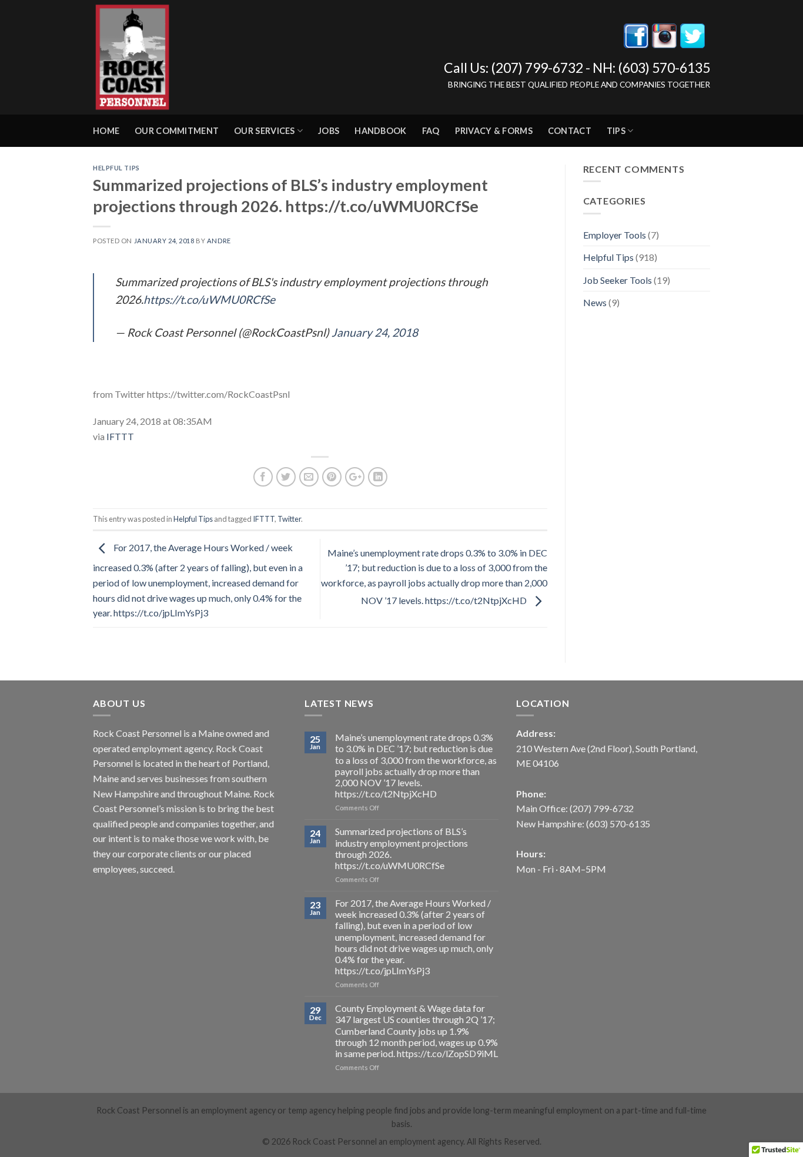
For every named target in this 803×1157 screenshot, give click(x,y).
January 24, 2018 (375, 332)
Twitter (289, 519)
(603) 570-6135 (664, 67)
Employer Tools (614, 234)
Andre (219, 240)
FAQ (431, 131)
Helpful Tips (116, 168)
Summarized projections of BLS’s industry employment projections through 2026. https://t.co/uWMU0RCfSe (401, 848)
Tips (616, 131)
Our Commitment (177, 131)
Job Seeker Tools (617, 280)
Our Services (264, 131)
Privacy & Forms (494, 131)
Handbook (380, 131)
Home (106, 131)
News (595, 302)
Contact (569, 131)
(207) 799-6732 (537, 67)
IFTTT (120, 436)
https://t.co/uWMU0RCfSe (209, 299)
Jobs (328, 131)
